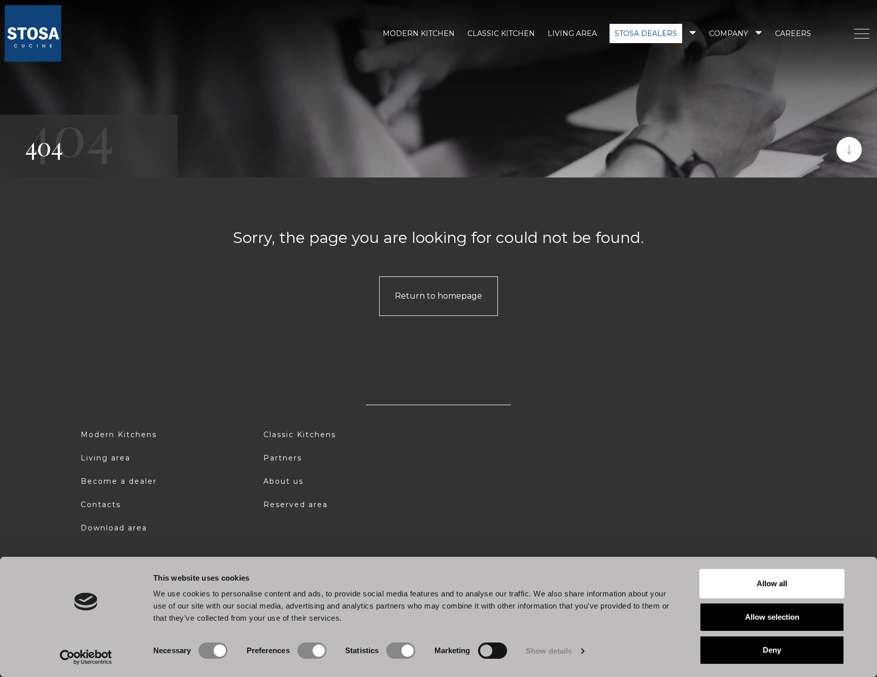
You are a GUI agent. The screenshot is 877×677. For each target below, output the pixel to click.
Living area (572, 33)
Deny (772, 650)
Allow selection (772, 617)
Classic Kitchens (299, 434)
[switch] (311, 651)
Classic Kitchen (501, 33)
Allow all (772, 583)
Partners (282, 457)
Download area (114, 527)
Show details (549, 651)
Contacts (101, 504)
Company (728, 33)
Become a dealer (119, 481)
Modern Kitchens (119, 434)
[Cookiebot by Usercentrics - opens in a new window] (86, 657)
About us (283, 481)
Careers (793, 33)
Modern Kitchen (419, 33)
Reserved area (295, 504)
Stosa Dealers (646, 33)
